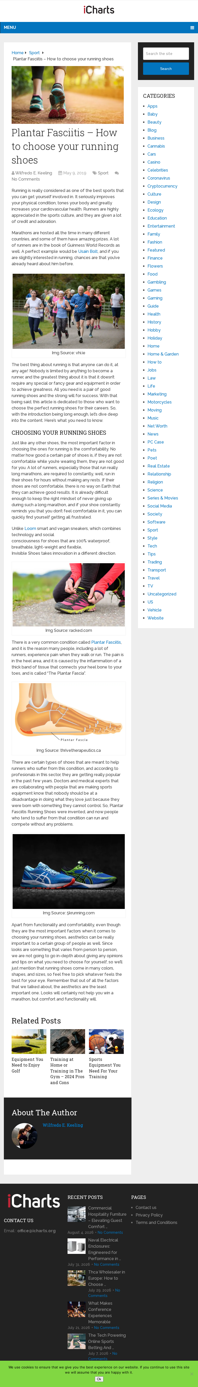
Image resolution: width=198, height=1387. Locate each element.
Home (153, 346)
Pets (151, 450)
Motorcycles (159, 402)
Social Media (159, 506)
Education (157, 218)
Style (152, 538)
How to (154, 362)
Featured (156, 250)
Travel (153, 578)
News (153, 434)
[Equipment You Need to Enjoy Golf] (29, 1041)
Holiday (154, 338)
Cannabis (156, 146)
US (150, 602)
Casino (153, 162)
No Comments (26, 179)
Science (155, 490)
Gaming (154, 298)
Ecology (155, 210)
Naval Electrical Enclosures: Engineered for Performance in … (104, 1249)
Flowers (155, 266)
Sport (103, 173)
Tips (151, 554)
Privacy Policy (149, 1215)
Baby (152, 114)
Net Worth (157, 426)
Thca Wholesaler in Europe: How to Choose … (106, 1278)
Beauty (154, 122)
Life (151, 386)
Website (155, 618)
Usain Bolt (88, 251)
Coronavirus (158, 178)
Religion (155, 482)
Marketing (157, 394)
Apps (152, 106)
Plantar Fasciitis (106, 642)
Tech (152, 546)
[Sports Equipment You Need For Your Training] (106, 1041)
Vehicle (154, 610)
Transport (156, 570)
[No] (191, 1373)
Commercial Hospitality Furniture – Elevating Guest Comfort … (107, 1217)
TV (150, 586)
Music (153, 418)
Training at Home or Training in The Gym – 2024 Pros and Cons (67, 1071)
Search (166, 69)
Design (154, 202)
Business (155, 138)
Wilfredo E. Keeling (33, 173)
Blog (151, 130)
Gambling (156, 282)
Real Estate (158, 466)
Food (152, 274)
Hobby (154, 330)
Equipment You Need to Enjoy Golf (27, 1065)
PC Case (155, 442)
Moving (154, 410)
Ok (99, 1379)
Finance (155, 258)
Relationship (159, 474)
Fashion (154, 242)
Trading (154, 562)
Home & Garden (163, 354)
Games (154, 290)
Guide (153, 306)
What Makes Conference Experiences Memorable (100, 1312)
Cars (151, 154)
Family (153, 234)
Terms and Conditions (156, 1222)
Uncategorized (161, 594)
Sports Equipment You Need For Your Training (105, 1068)
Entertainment (161, 226)
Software (156, 522)
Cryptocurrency (162, 186)
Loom (30, 528)
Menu (10, 27)
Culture (154, 194)
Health (153, 314)
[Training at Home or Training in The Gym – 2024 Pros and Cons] (67, 1041)
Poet (152, 458)
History (154, 322)
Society (154, 514)
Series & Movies (162, 498)
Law (151, 378)
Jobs (151, 370)
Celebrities (157, 170)
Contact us (146, 1207)
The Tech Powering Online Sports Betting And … (107, 1341)
